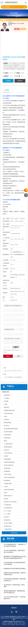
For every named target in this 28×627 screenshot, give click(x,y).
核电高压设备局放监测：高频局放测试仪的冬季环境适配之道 (14, 591)
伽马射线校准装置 (8, 431)
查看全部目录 (14, 532)
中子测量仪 (6, 398)
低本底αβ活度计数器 (9, 489)
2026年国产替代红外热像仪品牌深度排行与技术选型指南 (15, 563)
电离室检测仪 (7, 395)
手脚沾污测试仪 (7, 474)
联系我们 (20, 80)
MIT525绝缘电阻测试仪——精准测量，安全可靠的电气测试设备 (15, 545)
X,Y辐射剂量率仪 (8, 529)
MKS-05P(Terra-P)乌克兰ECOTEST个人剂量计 (14, 370)
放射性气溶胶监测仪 (8, 465)
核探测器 (6, 401)
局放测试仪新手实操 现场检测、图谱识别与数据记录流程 (15, 573)
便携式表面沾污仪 (8, 495)
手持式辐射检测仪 (8, 507)
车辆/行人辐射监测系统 (9, 477)
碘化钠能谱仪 (7, 480)
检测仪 (5, 416)
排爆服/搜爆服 (7, 459)
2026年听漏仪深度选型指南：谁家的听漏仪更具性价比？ (15, 579)
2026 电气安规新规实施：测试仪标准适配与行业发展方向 (14, 551)
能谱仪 (5, 440)
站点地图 (12, 618)
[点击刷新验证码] (15, 347)
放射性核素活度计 (8, 447)
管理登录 (17, 618)
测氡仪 (5, 492)
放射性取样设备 (7, 526)
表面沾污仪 (6, 450)
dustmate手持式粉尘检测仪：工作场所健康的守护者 (14, 597)
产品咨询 (8, 80)
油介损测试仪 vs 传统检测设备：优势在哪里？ (14, 585)
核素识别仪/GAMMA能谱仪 (10, 501)
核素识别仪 (6, 419)
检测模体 (6, 456)
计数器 (5, 404)
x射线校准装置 (7, 434)
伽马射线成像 (7, 437)
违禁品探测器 (7, 468)
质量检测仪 (6, 407)
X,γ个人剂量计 (7, 514)
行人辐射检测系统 (8, 443)
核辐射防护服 (7, 520)
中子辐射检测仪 (7, 504)
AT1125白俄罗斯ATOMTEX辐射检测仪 (13, 377)
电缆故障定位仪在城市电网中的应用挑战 (14, 568)
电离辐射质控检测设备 (9, 410)
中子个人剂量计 (7, 510)
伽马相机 (6, 498)
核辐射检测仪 (5, 392)
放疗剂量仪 (6, 517)
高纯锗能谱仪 (7, 471)
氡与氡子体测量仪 (8, 523)
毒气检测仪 (6, 425)
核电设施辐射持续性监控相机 (11, 428)
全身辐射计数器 (7, 483)
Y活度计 (6, 486)
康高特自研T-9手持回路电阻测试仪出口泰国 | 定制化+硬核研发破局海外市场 (15, 557)
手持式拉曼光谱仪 (8, 453)
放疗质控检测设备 (8, 413)
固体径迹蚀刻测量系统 (9, 462)
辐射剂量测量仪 (7, 422)
